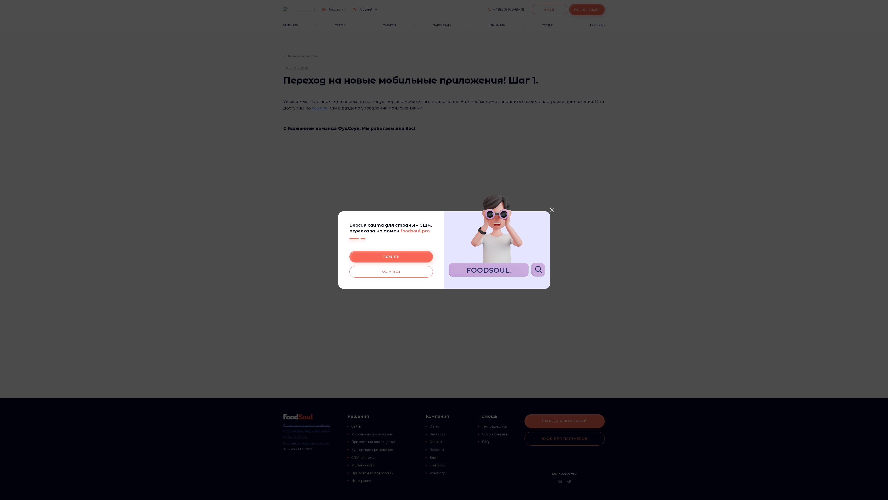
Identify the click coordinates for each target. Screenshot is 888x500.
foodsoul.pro (415, 231)
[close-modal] (552, 209)
